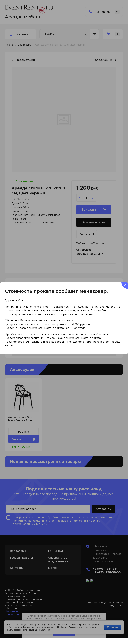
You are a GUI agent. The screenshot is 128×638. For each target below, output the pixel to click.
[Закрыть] (125, 285)
